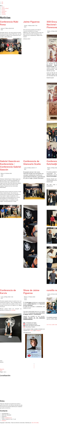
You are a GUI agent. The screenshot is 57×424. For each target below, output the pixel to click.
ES (2, 2)
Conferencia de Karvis (8, 292)
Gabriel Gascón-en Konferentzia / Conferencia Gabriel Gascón (10, 165)
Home (3, 7)
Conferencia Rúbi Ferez (9, 23)
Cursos (3, 10)
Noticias (3, 12)
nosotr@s (13, 310)
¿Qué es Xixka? (5, 8)
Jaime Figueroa (31, 21)
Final (1, 370)
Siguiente (2, 369)
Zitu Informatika (35, 422)
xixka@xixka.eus (8, 417)
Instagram (38, 330)
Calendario (4, 11)
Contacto (4, 14)
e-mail (31, 330)
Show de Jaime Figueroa (31, 292)
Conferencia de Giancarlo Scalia (32, 162)
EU (2, 3)
